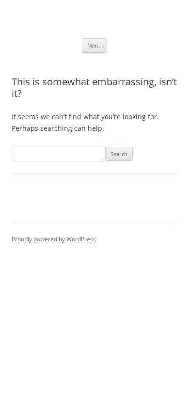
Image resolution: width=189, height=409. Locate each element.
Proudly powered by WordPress (54, 239)
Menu (94, 45)
